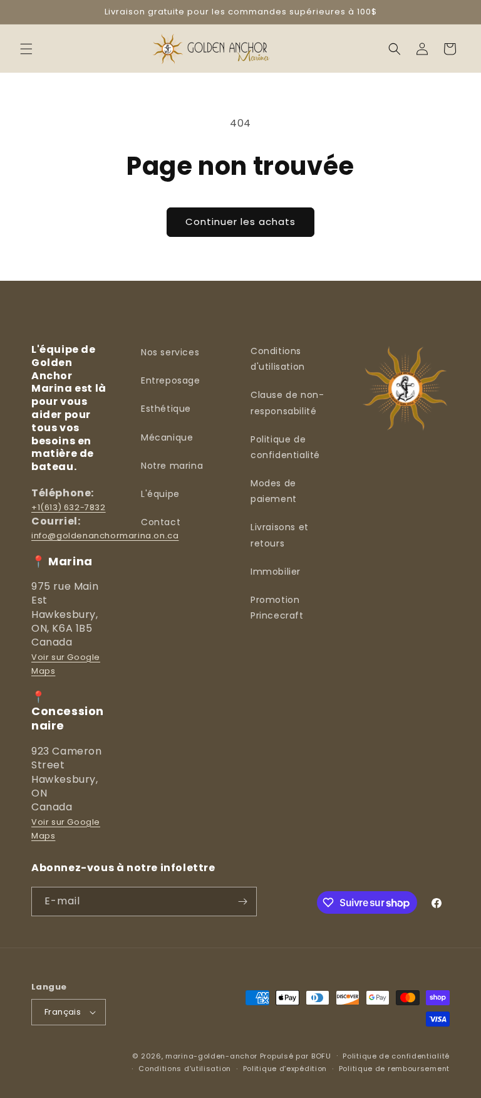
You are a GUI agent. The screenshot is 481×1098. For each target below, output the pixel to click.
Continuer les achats (240, 221)
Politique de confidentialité (285, 447)
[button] (26, 49)
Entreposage (170, 380)
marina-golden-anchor (211, 1056)
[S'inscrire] (242, 901)
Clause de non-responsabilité (287, 403)
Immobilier (276, 571)
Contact (160, 522)
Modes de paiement (274, 491)
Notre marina (172, 465)
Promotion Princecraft (277, 607)
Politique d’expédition (285, 1069)
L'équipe (160, 494)
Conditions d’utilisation (184, 1069)
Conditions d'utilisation (278, 359)
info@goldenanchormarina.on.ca (104, 535)
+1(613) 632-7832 (68, 507)
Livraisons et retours (280, 535)
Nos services (170, 352)
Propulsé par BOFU (295, 1056)
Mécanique (167, 437)
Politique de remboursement (394, 1069)
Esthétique (166, 408)
